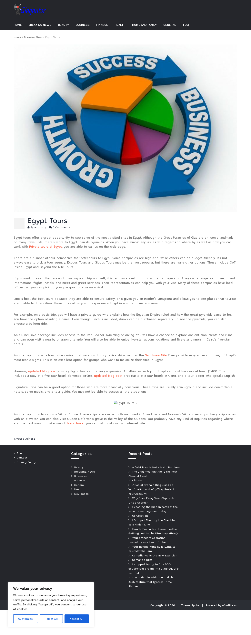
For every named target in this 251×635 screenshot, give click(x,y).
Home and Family (144, 25)
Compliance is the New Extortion (154, 555)
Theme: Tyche (190, 605)
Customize (25, 619)
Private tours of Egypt (45, 247)
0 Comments (61, 227)
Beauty (63, 25)
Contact (22, 457)
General (169, 25)
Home (18, 25)
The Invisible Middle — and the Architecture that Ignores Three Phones (151, 582)
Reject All (51, 619)
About (21, 453)
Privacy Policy (26, 462)
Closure (137, 480)
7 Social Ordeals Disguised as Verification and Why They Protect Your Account (151, 489)
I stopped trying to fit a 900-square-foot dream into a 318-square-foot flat (153, 569)
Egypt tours (75, 423)
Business (82, 25)
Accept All (77, 619)
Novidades (81, 493)
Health (120, 25)
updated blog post (42, 371)
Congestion (140, 515)
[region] (51, 604)
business (29, 438)
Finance (102, 25)
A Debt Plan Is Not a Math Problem (156, 467)
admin (38, 227)
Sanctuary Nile (156, 355)
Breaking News (39, 25)
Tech (186, 25)
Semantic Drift (142, 560)
